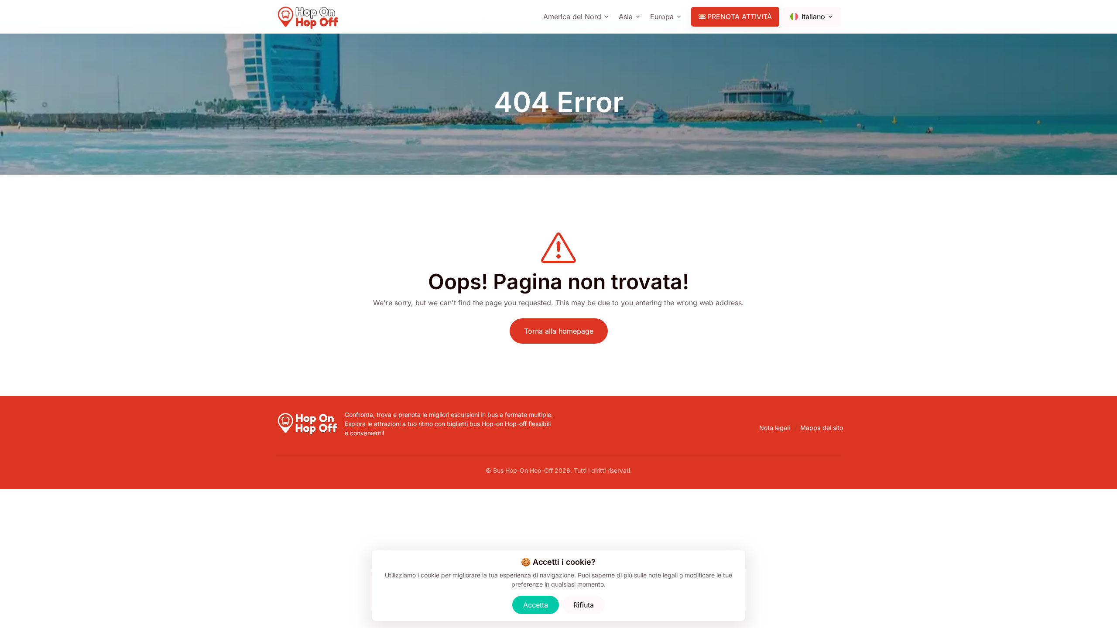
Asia (626, 16)
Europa (662, 16)
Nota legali (774, 427)
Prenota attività (739, 16)
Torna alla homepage (558, 331)
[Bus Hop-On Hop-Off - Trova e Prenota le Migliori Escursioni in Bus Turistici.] (308, 415)
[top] (1096, 607)
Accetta (535, 605)
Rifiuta (583, 605)
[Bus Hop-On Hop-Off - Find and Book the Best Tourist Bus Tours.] (309, 16)
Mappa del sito (821, 427)
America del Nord (572, 16)
